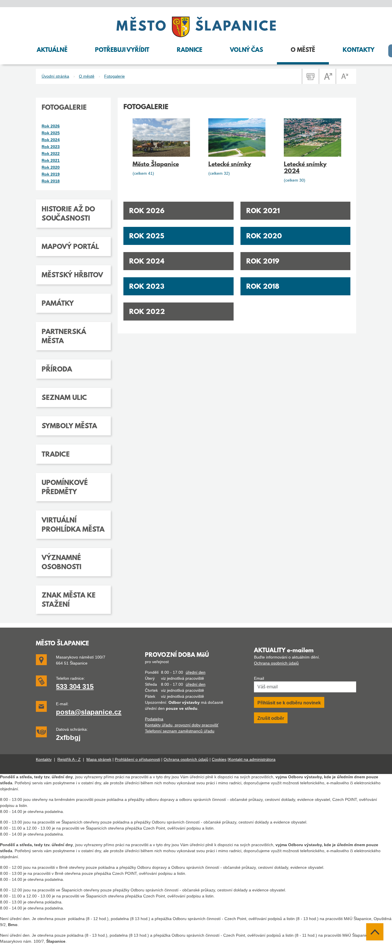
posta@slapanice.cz (88, 712)
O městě (86, 76)
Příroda (57, 370)
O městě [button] (303, 50)
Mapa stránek (98, 759)
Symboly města (69, 427)
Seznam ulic (64, 398)
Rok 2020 (264, 237)
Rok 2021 (263, 211)
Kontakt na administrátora (252, 759)
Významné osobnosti (61, 562)
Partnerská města (64, 336)
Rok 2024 (146, 262)
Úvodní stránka (55, 76)
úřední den (195, 672)
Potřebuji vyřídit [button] (122, 50)
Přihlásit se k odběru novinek (289, 702)
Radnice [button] (189, 50)
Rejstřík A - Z (69, 759)
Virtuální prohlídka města (73, 525)
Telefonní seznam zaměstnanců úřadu (179, 731)
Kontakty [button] (358, 50)
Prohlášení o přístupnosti (137, 759)
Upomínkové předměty (65, 487)
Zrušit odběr (270, 718)
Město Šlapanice (156, 164)
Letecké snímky (229, 164)
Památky (58, 304)
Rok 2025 (146, 237)
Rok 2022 (147, 312)
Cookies (219, 759)
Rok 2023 (146, 287)
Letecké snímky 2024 (305, 168)
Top (374, 931)
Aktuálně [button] (52, 50)
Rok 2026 (146, 211)
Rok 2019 (262, 262)
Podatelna (154, 719)
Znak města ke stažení (69, 600)
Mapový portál (70, 247)
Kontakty (44, 759)
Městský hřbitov (72, 276)
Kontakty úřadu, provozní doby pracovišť (181, 725)
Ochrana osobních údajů (276, 663)
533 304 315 (75, 686)
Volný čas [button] (246, 50)
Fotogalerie (114, 76)
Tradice (56, 455)
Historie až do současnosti (68, 214)
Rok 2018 (262, 287)
